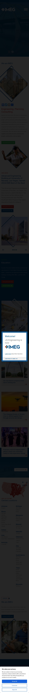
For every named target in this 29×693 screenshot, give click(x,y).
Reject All (14, 689)
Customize (14, 685)
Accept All (14, 681)
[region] (14, 680)
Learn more (8, 354)
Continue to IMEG (10, 358)
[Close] (27, 668)
